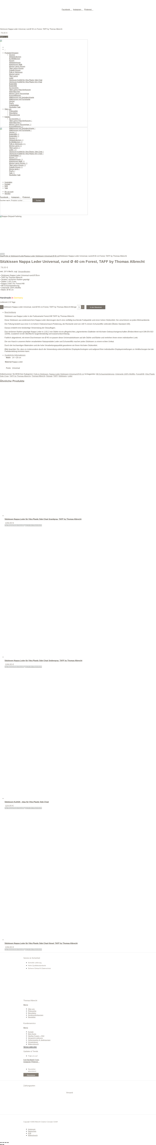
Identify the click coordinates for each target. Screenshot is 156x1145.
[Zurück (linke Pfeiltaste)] (1, 1144)
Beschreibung (10, 312)
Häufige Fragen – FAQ (36, 1036)
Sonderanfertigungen (35, 1015)
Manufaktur (32, 1013)
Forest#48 (140, 374)
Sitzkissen (62, 376)
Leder (21, 256)
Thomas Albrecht (38, 376)
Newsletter (32, 1017)
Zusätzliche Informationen (15, 355)
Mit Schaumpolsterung (105, 374)
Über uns (31, 1009)
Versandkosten (24, 271)
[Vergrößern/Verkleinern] (1, 1142)
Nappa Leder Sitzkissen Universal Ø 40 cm (41, 256)
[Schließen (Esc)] (8, 1142)
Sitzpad (49, 376)
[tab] (80, 331)
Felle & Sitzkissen (11, 256)
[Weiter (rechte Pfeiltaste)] (3, 1144)
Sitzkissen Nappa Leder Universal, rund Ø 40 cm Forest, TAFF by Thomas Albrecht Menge (40, 307)
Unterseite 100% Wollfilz (125, 374)
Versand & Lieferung (35, 1038)
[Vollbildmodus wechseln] (3, 1142)
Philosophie (32, 1011)
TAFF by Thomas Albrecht (20, 376)
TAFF (55, 376)
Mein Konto (32, 1034)
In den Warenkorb (96, 307)
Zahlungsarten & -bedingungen (39, 1040)
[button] (38, 1005)
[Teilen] (5, 1142)
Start (2, 256)
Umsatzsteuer (33, 1042)
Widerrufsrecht (33, 1044)
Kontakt (30, 1032)
